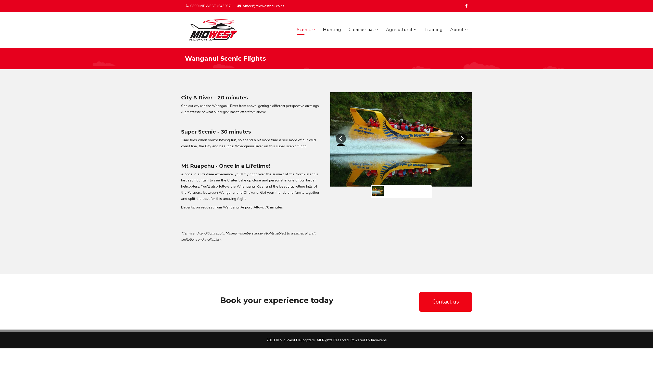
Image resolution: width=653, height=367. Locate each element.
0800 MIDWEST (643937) (211, 6)
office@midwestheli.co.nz (263, 6)
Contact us (445, 302)
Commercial (361, 30)
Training (433, 30)
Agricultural (399, 30)
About (457, 30)
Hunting (332, 30)
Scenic (304, 30)
